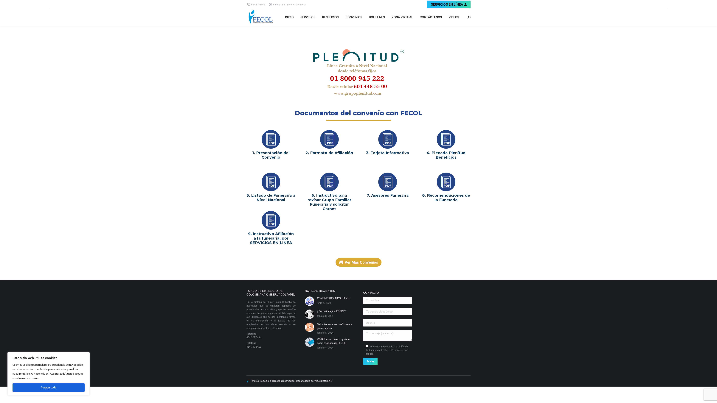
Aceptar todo (49, 387)
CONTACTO (371, 292)
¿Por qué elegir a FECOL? (331, 311)
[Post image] (309, 301)
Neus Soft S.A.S (323, 380)
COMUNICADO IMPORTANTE (333, 298)
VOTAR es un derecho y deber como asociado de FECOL (333, 341)
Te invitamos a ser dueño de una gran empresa (334, 326)
